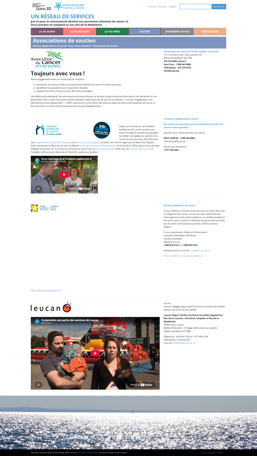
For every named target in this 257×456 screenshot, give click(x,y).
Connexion (83, 452)
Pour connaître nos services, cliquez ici (183, 255)
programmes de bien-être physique (53, 142)
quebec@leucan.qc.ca (184, 342)
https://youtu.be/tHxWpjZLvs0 (46, 290)
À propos (162, 6)
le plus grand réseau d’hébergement (98, 145)
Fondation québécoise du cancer (181, 118)
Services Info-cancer (140, 148)
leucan (167, 303)
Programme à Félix (105, 148)
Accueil (152, 6)
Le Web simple (93, 452)
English (172, 6)
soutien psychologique (88, 142)
